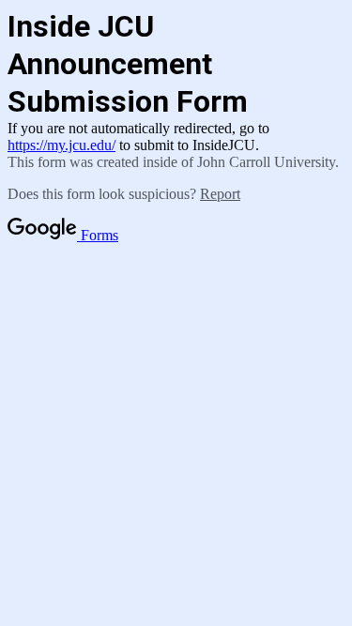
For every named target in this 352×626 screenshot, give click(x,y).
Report (220, 194)
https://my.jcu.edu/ (61, 145)
